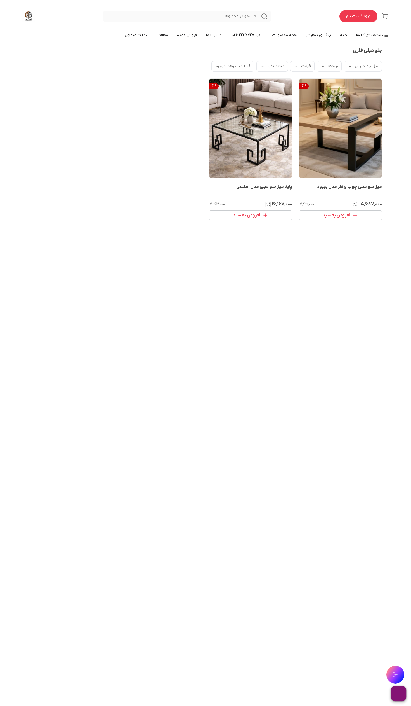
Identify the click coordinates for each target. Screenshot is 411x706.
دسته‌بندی (275, 66)
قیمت (306, 66)
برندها (333, 66)
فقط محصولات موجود (233, 66)
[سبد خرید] (385, 16)
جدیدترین (363, 66)
